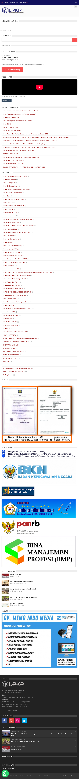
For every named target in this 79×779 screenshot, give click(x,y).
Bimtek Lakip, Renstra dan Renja (13, 245)
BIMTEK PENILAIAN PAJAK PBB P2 (13, 289)
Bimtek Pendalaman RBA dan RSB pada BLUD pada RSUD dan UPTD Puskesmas (27, 272)
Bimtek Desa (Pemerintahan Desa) (13, 199)
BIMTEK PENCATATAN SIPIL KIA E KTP (13, 160)
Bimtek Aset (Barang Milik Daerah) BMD (15, 176)
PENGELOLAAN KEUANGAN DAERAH (13, 351)
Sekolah (5, 365)
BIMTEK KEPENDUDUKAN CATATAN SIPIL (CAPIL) (17, 232)
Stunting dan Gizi (8, 375)
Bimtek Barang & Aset (9, 179)
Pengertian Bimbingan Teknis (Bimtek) (23, 589)
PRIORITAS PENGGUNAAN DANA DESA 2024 (24, 597)
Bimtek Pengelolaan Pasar (11, 282)
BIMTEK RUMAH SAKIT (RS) (11, 315)
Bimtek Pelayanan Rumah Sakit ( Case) (14, 262)
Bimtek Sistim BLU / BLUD (11, 325)
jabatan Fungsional (16, 604)
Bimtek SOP (6, 328)
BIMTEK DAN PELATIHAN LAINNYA (12, 192)
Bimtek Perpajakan (8, 305)
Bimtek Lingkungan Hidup (10, 249)
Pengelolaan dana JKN (9, 348)
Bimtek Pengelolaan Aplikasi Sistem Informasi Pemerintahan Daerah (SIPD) (25, 134)
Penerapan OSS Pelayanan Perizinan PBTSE (16, 342)
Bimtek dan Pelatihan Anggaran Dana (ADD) (16, 189)
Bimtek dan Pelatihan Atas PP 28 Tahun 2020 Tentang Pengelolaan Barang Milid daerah (29, 147)
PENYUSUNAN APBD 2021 (11, 358)
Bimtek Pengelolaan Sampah (11, 285)
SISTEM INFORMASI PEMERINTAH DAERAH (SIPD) (17, 368)
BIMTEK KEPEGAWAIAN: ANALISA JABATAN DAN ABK (18, 226)
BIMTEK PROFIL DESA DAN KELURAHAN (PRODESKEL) (19, 150)
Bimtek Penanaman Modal (11, 269)
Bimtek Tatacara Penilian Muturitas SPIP (15, 332)
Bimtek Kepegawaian (9, 216)
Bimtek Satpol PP (8, 318)
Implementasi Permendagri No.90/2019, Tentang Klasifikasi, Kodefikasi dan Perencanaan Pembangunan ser (36, 137)
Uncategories (10, 21)
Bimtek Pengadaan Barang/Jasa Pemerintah (16, 275)
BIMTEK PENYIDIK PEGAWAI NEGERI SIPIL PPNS (17, 292)
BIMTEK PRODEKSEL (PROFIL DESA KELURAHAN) (17, 308)
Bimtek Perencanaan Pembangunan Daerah (16, 302)
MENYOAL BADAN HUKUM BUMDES (21, 581)
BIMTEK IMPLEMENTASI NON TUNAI (13, 206)
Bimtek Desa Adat (8, 202)
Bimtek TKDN (7, 124)
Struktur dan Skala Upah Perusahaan (14, 371)
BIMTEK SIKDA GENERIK (10, 322)
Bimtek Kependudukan (10, 229)
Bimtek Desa (6, 196)
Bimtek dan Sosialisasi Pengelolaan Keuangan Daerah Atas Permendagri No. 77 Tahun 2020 (31, 140)
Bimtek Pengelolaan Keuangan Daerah (14, 279)
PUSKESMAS (6, 361)
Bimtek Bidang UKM (9, 183)
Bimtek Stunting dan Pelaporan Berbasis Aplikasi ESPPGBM (21, 111)
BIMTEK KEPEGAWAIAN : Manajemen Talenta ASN (17, 219)
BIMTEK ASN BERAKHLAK (10, 127)
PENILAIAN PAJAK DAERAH (10, 154)
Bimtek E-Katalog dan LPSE (11, 117)
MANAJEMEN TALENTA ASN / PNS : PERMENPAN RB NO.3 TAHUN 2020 (24, 167)
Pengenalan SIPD (15, 574)
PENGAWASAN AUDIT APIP (11, 345)
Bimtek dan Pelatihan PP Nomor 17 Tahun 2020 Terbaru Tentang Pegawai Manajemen (29, 144)
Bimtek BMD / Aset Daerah (11, 186)
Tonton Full (6, 100)
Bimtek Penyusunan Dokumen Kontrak (14, 295)
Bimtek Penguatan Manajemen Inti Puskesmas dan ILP (19, 114)
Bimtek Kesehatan (8, 236)
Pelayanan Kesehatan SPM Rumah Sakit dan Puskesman (20, 338)
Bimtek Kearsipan (8, 209)
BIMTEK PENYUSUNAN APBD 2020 (13, 164)
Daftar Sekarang (13, 69)
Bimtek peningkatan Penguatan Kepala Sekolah (17, 121)
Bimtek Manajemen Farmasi (11, 252)
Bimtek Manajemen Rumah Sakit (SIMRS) (15, 259)
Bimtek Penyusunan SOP (10, 298)
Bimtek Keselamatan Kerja (11, 239)
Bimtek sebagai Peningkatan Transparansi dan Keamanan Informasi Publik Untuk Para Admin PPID (42, 735)
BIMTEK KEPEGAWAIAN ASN (11, 222)
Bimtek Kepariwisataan (10, 212)
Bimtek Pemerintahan (9, 265)
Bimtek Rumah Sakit (9, 312)
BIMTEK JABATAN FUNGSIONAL (12, 130)
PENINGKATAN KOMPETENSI (11, 355)
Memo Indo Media (8, 768)
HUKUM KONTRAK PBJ (9, 335)
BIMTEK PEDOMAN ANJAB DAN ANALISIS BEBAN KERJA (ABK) (21, 157)
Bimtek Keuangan (8, 242)
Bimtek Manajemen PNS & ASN (12, 255)
